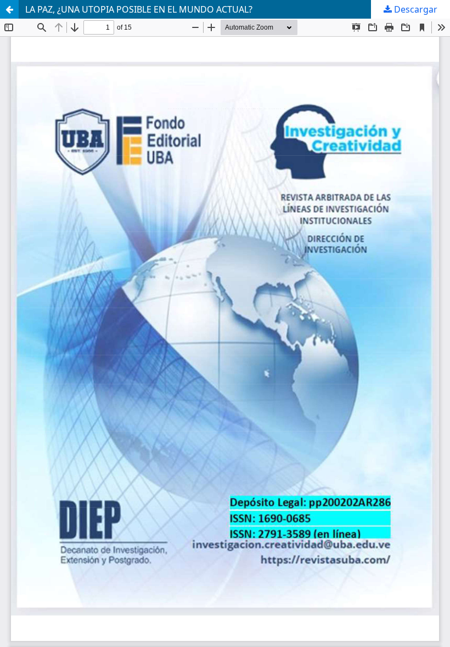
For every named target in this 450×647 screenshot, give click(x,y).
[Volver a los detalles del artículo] (9, 9)
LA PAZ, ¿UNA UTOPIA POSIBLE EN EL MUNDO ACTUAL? (138, 9)
